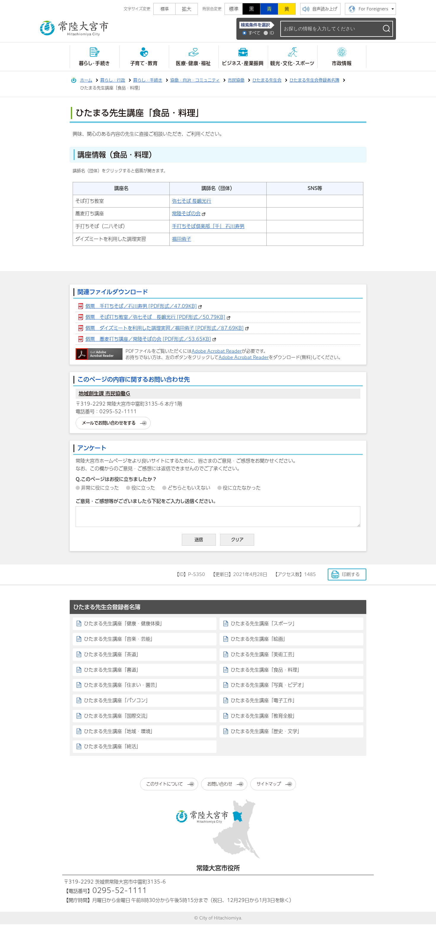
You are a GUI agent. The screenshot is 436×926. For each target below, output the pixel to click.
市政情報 (342, 63)
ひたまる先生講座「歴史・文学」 (266, 731)
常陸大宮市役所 (218, 868)
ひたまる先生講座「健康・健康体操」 (124, 623)
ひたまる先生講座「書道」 (112, 669)
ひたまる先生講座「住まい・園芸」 (122, 685)
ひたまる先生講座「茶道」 (112, 654)
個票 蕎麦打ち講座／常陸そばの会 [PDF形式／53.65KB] (148, 339)
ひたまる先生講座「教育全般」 (264, 715)
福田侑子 (181, 239)
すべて (254, 33)
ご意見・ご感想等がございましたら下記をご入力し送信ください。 (147, 501)
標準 (233, 9)
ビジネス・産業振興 (243, 63)
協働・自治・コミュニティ (195, 80)
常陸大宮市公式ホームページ (74, 28)
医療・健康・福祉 (193, 63)
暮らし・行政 (112, 80)
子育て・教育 (144, 63)
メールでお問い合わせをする (109, 423)
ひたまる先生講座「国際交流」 (117, 715)
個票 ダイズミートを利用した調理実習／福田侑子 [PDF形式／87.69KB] (164, 328)
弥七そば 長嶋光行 (191, 201)
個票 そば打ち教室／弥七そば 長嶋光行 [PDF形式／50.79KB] (155, 317)
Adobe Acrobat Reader (217, 351)
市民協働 (236, 80)
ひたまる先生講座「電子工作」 (264, 700)
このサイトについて (164, 784)
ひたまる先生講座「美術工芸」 (264, 654)
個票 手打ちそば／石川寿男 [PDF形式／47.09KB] (141, 306)
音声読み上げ (324, 9)
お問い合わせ (219, 784)
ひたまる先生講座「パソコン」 (117, 700)
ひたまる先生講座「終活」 (112, 746)
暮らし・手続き (94, 63)
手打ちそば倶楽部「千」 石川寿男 (208, 226)
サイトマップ (269, 784)
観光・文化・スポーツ (292, 63)
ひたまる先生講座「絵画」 (259, 639)
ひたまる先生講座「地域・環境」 (119, 731)
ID (272, 33)
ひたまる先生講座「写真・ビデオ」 (269, 685)
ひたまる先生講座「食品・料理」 (266, 669)
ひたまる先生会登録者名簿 (314, 80)
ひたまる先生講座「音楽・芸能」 (119, 639)
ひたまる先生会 (266, 80)
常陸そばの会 (186, 213)
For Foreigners (373, 9)
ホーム (86, 80)
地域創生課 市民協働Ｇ (105, 393)
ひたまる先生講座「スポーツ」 (264, 623)
